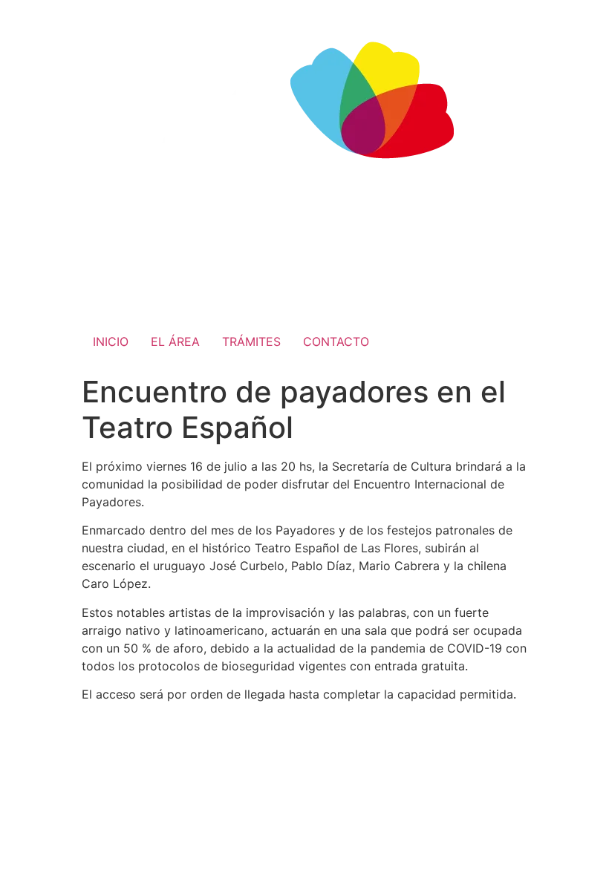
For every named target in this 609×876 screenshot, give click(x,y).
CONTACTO (336, 341)
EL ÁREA (175, 341)
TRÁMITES (251, 341)
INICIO (110, 341)
